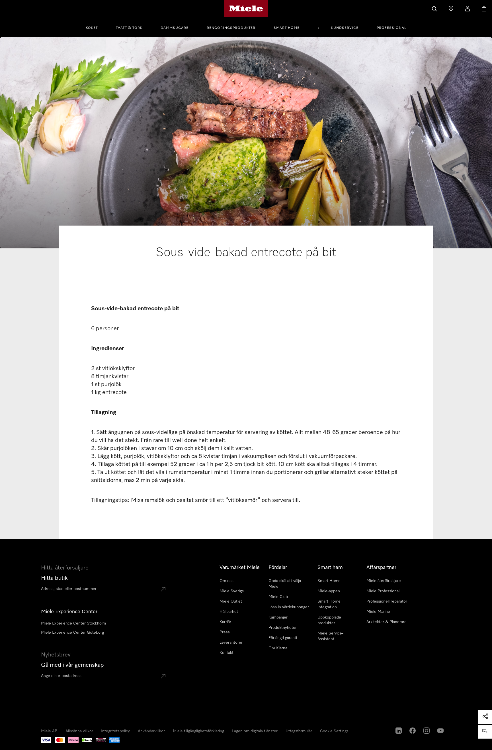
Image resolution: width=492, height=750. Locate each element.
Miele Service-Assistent (330, 636)
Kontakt (226, 653)
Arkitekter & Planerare (386, 622)
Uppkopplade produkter (329, 620)
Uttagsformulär (299, 731)
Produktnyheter (282, 628)
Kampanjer (278, 617)
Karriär (225, 622)
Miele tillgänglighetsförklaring (198, 731)
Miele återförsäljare (383, 581)
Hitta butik (54, 578)
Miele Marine (378, 612)
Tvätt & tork (129, 28)
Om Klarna (277, 648)
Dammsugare (174, 28)
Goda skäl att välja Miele (284, 584)
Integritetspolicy (115, 731)
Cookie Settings (334, 731)
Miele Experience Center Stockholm (73, 623)
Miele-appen (328, 591)
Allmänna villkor (79, 731)
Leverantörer (231, 642)
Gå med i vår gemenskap (72, 665)
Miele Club (278, 597)
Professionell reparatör (386, 601)
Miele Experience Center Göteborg (72, 633)
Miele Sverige (232, 591)
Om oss (226, 581)
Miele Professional (382, 591)
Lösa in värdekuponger (288, 607)
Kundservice (344, 28)
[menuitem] (95, 27)
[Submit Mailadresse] (163, 677)
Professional (391, 28)
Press (225, 632)
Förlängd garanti (282, 638)
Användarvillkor (151, 731)
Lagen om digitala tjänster (255, 731)
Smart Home (287, 28)
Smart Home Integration (329, 604)
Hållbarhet (229, 612)
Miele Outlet (231, 601)
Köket (92, 28)
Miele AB (49, 731)
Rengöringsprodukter (231, 28)
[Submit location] (163, 590)
